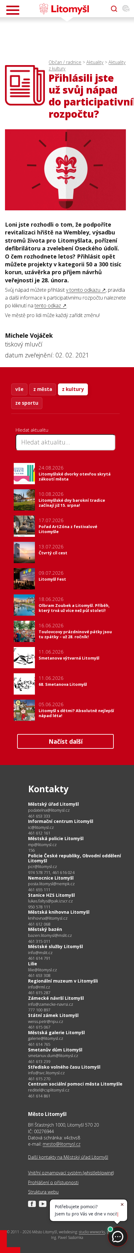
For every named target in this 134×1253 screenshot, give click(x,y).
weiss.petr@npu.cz (45, 1021)
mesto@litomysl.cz (61, 1144)
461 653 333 (39, 816)
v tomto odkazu (83, 289)
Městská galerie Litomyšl (56, 1032)
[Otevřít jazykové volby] (126, 9)
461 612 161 (39, 833)
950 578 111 (39, 907)
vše (19, 389)
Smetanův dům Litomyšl (55, 1050)
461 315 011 (39, 941)
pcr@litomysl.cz (42, 866)
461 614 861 (39, 1096)
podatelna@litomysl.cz (49, 810)
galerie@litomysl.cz (45, 1038)
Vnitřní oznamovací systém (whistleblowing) (71, 1173)
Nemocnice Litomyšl (51, 878)
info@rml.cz (39, 987)
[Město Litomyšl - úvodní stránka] (64, 8)
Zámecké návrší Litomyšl (56, 998)
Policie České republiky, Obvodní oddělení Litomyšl (74, 858)
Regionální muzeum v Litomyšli (63, 981)
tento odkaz (48, 305)
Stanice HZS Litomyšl (51, 895)
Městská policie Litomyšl (56, 838)
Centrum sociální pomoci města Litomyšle (75, 1084)
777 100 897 (39, 1010)
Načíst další (66, 741)
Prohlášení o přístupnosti (53, 1182)
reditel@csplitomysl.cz (48, 1090)
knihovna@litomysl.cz (48, 918)
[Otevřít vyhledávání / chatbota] (114, 9)
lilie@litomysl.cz (42, 970)
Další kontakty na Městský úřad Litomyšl (68, 1157)
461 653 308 (39, 975)
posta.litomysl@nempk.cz (51, 883)
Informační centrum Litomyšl (60, 821)
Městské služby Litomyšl (55, 946)
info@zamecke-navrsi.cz (50, 1004)
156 (31, 850)
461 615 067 (39, 1027)
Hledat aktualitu (32, 430)
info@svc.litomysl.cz (46, 1073)
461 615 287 (39, 992)
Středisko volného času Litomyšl (64, 1067)
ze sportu (26, 403)
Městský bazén (45, 929)
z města (42, 389)
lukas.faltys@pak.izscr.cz (50, 901)
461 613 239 (39, 1061)
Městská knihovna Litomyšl (58, 912)
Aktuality (94, 62)
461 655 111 (39, 889)
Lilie (32, 964)
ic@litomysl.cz (41, 827)
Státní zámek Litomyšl (53, 1015)
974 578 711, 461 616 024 (51, 872)
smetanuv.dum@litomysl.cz (53, 1055)
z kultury (73, 389)
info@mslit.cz (40, 952)
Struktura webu (43, 1192)
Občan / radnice (65, 62)
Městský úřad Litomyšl (53, 804)
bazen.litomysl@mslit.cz (50, 935)
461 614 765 (39, 1044)
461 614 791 (39, 958)
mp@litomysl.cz (42, 844)
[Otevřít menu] (12, 10)
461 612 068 (39, 924)
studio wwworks (92, 1232)
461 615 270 (39, 1078)
